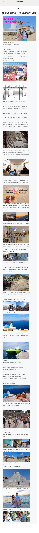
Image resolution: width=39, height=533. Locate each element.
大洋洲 (16, 4)
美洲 (19, 4)
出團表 (32, 4)
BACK (19, 528)
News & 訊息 (27, 4)
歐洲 (12, 4)
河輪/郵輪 (22, 4)
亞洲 (9, 4)
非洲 (6, 4)
